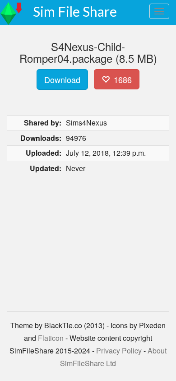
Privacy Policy (119, 350)
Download (62, 79)
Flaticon (51, 338)
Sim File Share (75, 11)
